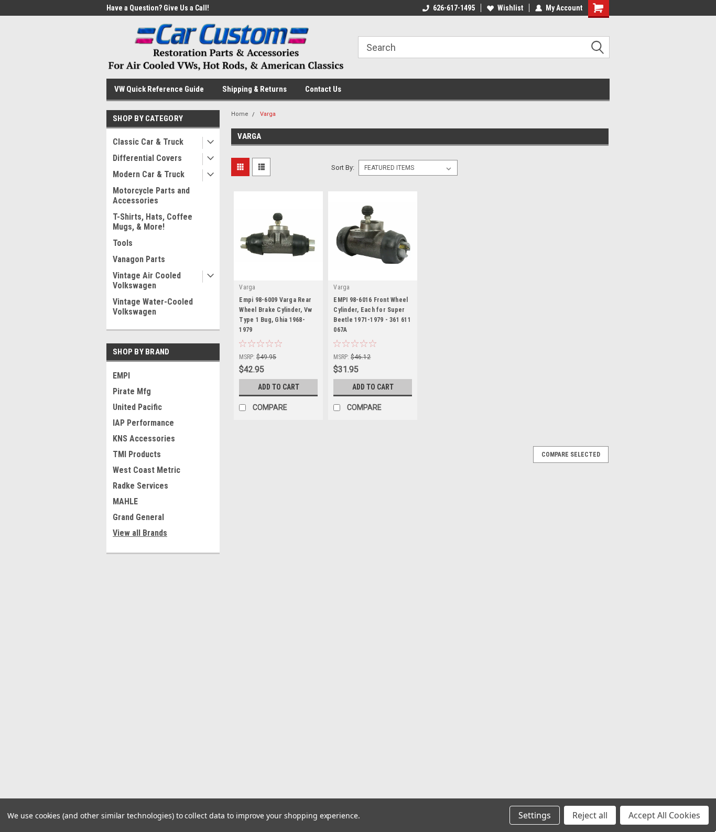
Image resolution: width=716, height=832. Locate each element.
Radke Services (140, 486)
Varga (268, 114)
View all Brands (140, 533)
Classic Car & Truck (148, 142)
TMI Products (137, 454)
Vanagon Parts (139, 259)
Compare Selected (570, 454)
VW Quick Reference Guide (159, 89)
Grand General (138, 517)
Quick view (278, 272)
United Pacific (137, 407)
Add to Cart (278, 387)
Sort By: (342, 167)
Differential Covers (147, 158)
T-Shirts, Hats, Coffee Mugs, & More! (152, 222)
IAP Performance (143, 423)
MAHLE (125, 501)
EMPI (121, 376)
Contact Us (323, 89)
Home (239, 114)
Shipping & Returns (254, 89)
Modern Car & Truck (149, 174)
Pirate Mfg (132, 391)
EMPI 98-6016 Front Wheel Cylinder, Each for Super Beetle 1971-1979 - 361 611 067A (372, 314)
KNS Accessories (144, 439)
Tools (123, 243)
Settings (534, 815)
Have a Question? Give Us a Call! (157, 8)
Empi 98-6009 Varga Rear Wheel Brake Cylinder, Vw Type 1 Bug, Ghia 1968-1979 (275, 314)
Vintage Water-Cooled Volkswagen (153, 307)
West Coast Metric (146, 470)
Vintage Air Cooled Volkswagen (147, 280)
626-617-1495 (454, 8)
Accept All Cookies (664, 815)
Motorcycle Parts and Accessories (151, 196)
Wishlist (510, 8)
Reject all (589, 815)
